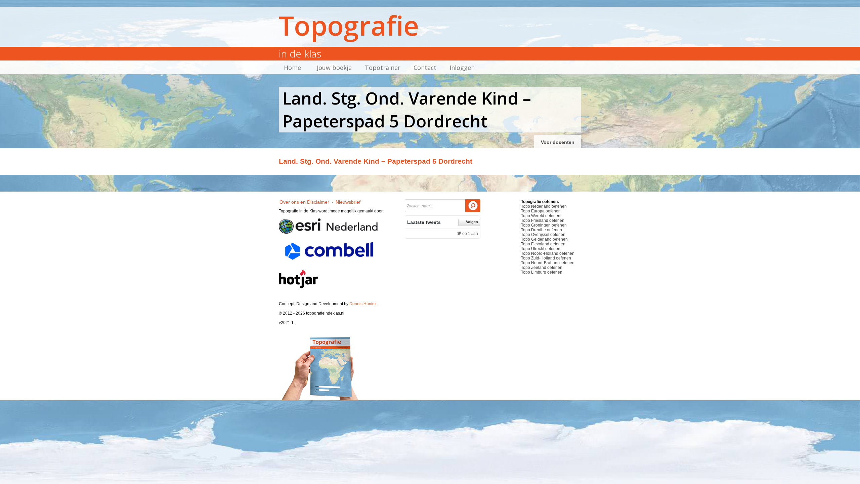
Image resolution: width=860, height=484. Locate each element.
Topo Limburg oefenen (541, 272)
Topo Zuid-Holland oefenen (546, 258)
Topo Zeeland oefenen (541, 267)
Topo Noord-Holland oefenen (547, 253)
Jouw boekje (334, 68)
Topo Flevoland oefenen (543, 244)
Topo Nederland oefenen (544, 206)
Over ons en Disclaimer (304, 202)
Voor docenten (557, 142)
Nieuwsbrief (348, 202)
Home (292, 68)
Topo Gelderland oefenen (544, 239)
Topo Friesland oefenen (542, 220)
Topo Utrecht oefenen (540, 248)
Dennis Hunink (363, 303)
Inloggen (462, 68)
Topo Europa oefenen (541, 211)
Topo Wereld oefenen (540, 215)
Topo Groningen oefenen (544, 225)
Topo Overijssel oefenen (543, 234)
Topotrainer (382, 68)
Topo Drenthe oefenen (541, 230)
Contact (425, 68)
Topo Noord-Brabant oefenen (547, 262)
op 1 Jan (469, 233)
